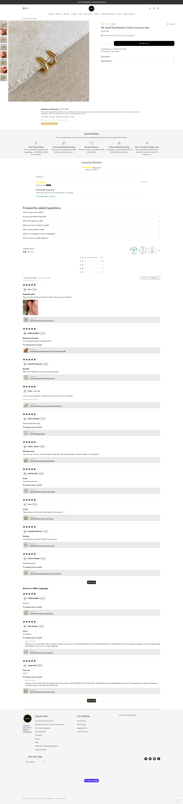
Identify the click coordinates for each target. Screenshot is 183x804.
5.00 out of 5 (96, 167)
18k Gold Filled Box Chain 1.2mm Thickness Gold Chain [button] (46, 406)
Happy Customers (41, 749)
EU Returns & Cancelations (127, 715)
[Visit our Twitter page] (150, 758)
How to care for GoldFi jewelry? (35, 238)
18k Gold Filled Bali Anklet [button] (37, 434)
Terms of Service (82, 732)
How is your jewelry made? (33, 229)
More (158, 250)
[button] (105, 24)
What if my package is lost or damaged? (39, 234)
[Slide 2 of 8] (3, 31)
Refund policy (26, 798)
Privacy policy (34, 798)
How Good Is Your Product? (44, 721)
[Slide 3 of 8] (3, 39)
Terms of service (42, 798)
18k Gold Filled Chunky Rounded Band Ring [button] (42, 461)
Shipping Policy (82, 728)
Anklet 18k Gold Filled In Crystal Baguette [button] (41, 613)
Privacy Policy (81, 721)
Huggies (34, 18)
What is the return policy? (33, 212)
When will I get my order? (33, 221)
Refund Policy (81, 724)
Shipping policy (51, 798)
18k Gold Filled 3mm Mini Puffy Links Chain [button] (42, 692)
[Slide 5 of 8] (3, 54)
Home (24, 18)
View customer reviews (49, 123)
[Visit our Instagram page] (145, 758)
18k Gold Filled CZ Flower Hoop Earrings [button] (41, 519)
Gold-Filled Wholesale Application (46, 746)
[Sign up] (44, 762)
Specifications (106, 61)
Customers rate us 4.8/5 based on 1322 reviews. (27, 728)
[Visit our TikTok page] (158, 758)
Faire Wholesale (40, 732)
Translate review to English (46, 196)
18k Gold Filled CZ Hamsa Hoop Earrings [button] (42, 321)
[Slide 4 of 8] (3, 47)
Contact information (61, 798)
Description (105, 57)
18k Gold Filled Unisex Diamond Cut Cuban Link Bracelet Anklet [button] (48, 351)
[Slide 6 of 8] (3, 62)
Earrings (29, 18)
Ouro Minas (28, 152)
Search (37, 739)
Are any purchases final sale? (34, 216)
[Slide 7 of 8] (3, 70)
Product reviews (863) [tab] (30, 278)
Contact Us (38, 735)
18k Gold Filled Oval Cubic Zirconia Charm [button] (42, 546)
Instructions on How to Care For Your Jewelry (49, 724)
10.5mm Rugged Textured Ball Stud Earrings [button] (42, 378)
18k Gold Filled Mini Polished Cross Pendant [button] (42, 492)
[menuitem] (50, 14)
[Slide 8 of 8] (3, 77)
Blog (36, 742)
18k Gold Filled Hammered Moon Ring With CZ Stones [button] (45, 574)
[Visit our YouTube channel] (154, 758)
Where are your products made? (36, 225)
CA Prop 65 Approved (42, 728)
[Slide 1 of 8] (3, 24)
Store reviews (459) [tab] (44, 278)
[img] (40, 182)
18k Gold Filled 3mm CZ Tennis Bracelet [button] (41, 653)
